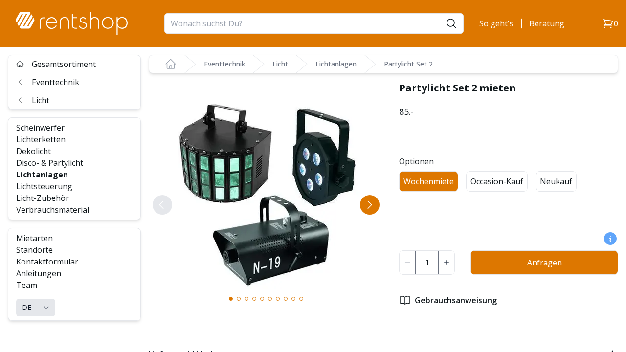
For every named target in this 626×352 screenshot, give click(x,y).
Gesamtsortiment (64, 64)
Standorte (34, 249)
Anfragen (544, 262)
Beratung (546, 23)
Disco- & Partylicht (49, 162)
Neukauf (556, 181)
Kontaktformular (47, 261)
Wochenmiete (428, 181)
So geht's (496, 23)
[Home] (171, 64)
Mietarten (34, 238)
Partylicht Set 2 (408, 63)
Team (26, 285)
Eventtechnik (55, 82)
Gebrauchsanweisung (456, 300)
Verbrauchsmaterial (52, 209)
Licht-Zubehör (42, 198)
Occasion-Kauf (496, 181)
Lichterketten (41, 139)
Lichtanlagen (42, 174)
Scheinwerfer (40, 127)
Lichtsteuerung (44, 186)
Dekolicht (33, 151)
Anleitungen (38, 273)
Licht (40, 100)
